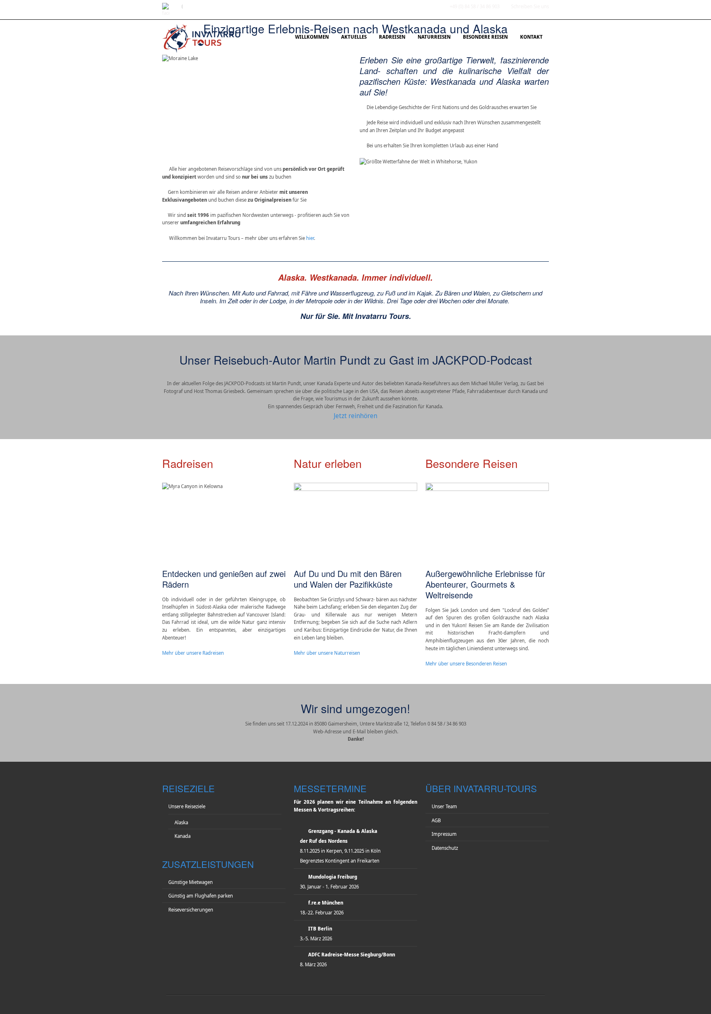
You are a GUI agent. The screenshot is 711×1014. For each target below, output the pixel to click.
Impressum (444, 833)
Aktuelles (354, 36)
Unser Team (444, 806)
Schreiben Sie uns (530, 6)
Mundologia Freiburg (332, 876)
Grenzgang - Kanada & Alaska (342, 831)
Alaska (181, 822)
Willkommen (312, 36)
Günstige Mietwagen (190, 882)
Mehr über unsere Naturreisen (327, 652)
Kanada (182, 836)
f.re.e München (325, 902)
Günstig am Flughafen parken (200, 895)
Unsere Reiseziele (186, 806)
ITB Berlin (320, 928)
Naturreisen (434, 36)
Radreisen (392, 36)
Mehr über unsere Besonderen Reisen (466, 663)
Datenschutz (445, 847)
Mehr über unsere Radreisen (193, 652)
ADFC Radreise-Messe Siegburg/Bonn (351, 954)
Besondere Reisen (485, 36)
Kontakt (531, 36)
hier (310, 238)
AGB (436, 820)
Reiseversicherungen (190, 909)
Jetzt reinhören (355, 415)
